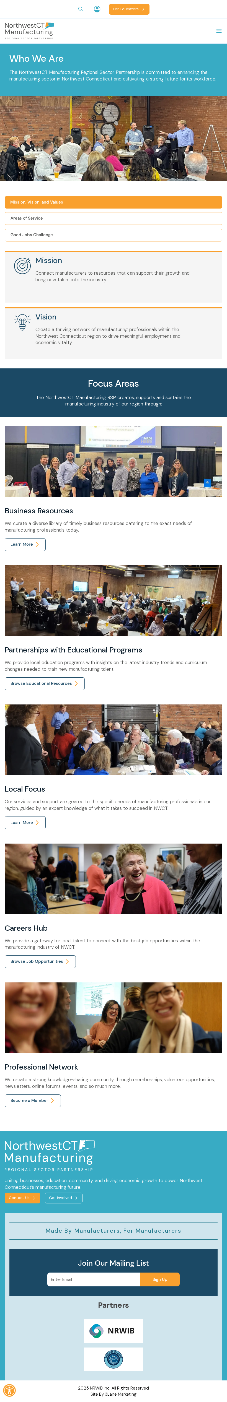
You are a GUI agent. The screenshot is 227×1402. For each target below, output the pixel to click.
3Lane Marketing (120, 1394)
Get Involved (60, 1197)
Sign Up (160, 1279)
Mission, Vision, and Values (36, 202)
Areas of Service (27, 218)
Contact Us (19, 1197)
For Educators (126, 9)
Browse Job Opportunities (37, 961)
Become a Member (29, 1100)
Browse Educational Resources (41, 683)
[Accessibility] (9, 1390)
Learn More (22, 544)
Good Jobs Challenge (32, 235)
